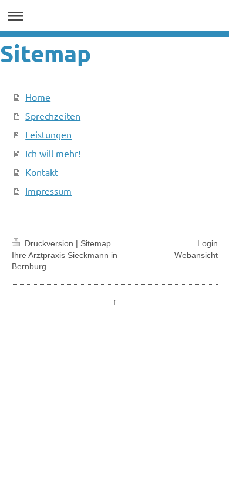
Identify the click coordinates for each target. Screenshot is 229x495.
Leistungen (48, 134)
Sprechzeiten (52, 115)
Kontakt (41, 172)
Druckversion (49, 243)
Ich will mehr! (52, 153)
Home (37, 97)
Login (207, 243)
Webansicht (196, 255)
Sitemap (95, 243)
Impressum (48, 190)
